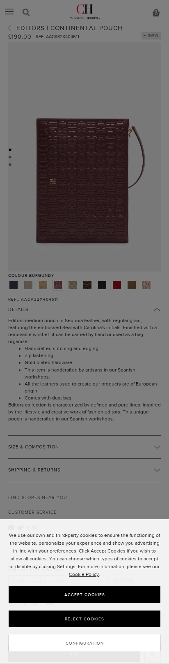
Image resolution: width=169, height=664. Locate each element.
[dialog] (84, 591)
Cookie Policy (84, 574)
